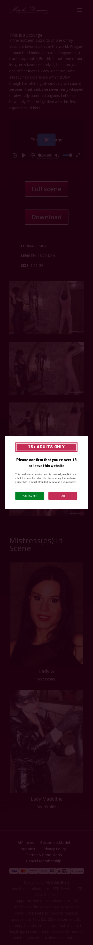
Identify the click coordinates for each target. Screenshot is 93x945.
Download (47, 217)
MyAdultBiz (55, 882)
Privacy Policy (54, 848)
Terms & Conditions (44, 854)
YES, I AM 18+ (29, 495)
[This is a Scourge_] (46, 334)
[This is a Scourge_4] (46, 394)
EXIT (62, 495)
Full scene (46, 188)
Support (28, 848)
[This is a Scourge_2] (46, 515)
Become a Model (55, 842)
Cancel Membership (43, 860)
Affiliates (26, 842)
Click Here (34, 913)
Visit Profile (46, 679)
